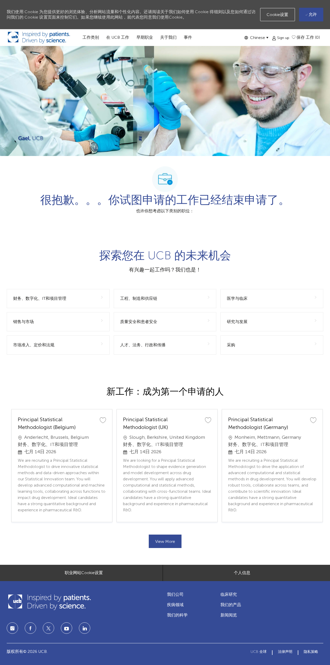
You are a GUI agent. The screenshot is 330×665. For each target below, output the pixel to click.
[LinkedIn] (66, 628)
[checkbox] (103, 420)
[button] (256, 37)
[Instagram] (12, 628)
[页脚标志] (49, 602)
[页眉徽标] (39, 37)
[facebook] (30, 628)
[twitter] (48, 628)
